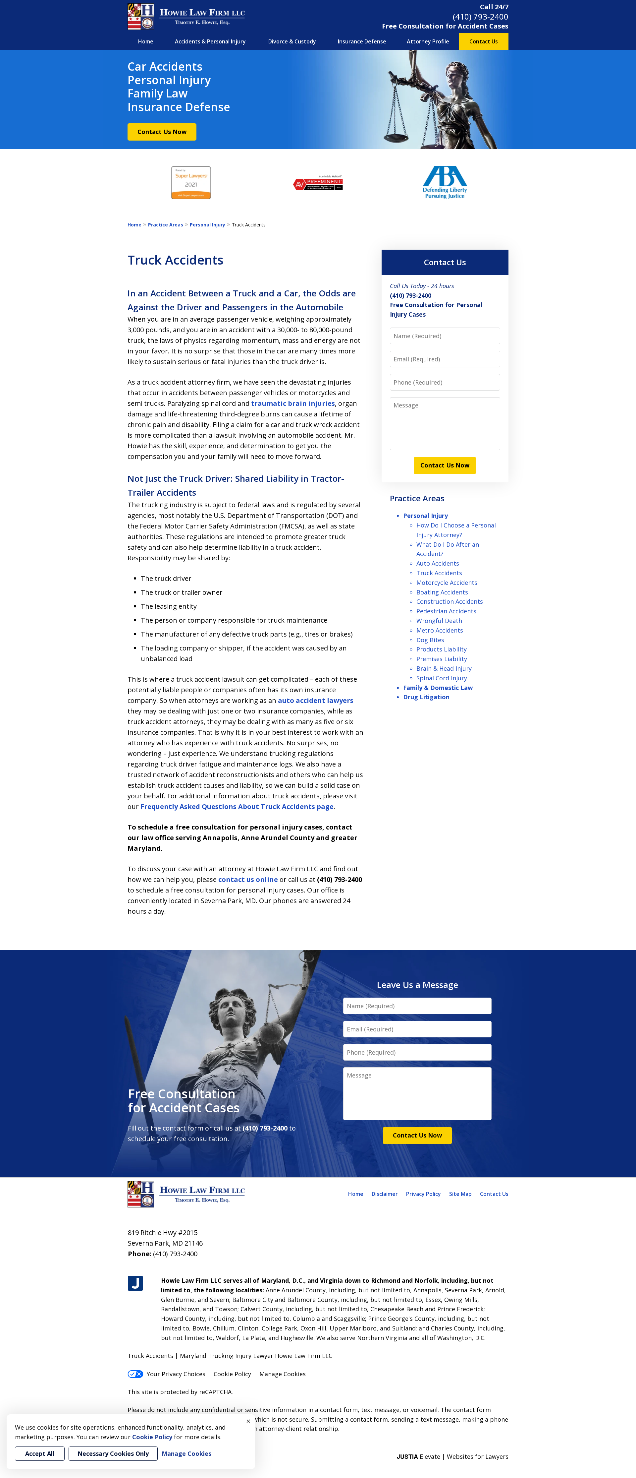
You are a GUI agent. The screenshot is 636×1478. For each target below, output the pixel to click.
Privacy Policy (423, 1194)
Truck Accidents (439, 573)
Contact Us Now (161, 132)
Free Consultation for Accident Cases (445, 26)
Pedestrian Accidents (446, 611)
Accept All (39, 1453)
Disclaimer (385, 1194)
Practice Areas (165, 224)
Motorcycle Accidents (446, 582)
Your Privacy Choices (176, 1374)
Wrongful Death (439, 621)
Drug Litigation (426, 697)
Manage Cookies (282, 1374)
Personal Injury (207, 224)
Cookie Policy (232, 1374)
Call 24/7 (494, 6)
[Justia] (135, 1283)
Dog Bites (430, 640)
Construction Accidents (449, 601)
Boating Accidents (442, 592)
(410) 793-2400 (480, 16)
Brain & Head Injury (444, 668)
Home (145, 41)
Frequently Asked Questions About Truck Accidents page (237, 806)
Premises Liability (441, 659)
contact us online (248, 879)
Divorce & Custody (292, 41)
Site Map (460, 1194)
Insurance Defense (362, 41)
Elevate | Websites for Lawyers (452, 1456)
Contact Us (483, 41)
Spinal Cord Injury (441, 678)
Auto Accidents (437, 563)
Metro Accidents (439, 630)
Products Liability (441, 649)
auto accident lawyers (315, 700)
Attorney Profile (428, 41)
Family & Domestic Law (438, 688)
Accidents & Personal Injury (210, 41)
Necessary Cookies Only (113, 1453)
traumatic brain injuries (293, 403)
